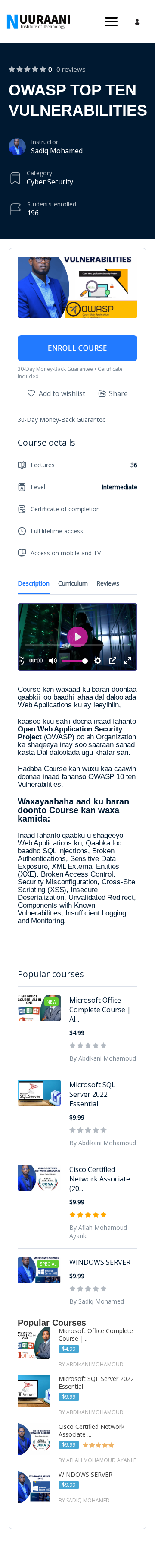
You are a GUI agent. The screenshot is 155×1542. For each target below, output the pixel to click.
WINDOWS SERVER (99, 1262)
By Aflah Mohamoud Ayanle (98, 1231)
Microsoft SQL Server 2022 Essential (92, 1094)
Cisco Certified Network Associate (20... (99, 1179)
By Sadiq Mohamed (96, 1301)
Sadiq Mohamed (57, 150)
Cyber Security (50, 182)
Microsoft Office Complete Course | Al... (100, 1009)
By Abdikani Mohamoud (102, 1058)
